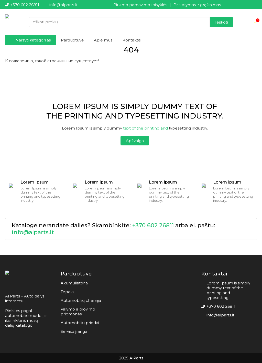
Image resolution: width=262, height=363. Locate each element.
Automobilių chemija (81, 300)
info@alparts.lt (33, 232)
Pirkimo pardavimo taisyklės (140, 4)
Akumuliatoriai (75, 283)
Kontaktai (132, 40)
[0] (255, 22)
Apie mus (103, 40)
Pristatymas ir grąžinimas (197, 4)
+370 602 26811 (153, 225)
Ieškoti (221, 22)
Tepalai (67, 291)
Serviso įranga (74, 331)
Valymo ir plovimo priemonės (78, 311)
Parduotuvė (72, 40)
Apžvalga (135, 140)
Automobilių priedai (80, 322)
